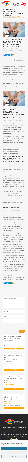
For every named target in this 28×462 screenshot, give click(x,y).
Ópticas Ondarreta (7, 16)
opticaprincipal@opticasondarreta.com (13, 405)
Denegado (14, 452)
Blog (14, 16)
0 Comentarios (18, 50)
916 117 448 (8, 363)
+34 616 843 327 (9, 384)
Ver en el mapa (14, 348)
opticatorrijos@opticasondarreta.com (13, 386)
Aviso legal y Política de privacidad (18, 459)
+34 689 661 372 (9, 344)
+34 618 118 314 (9, 403)
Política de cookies (6, 459)
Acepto (14, 448)
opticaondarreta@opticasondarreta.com (13, 345)
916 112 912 (8, 342)
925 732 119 (8, 401)
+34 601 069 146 (9, 365)
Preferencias (14, 456)
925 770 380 (8, 382)
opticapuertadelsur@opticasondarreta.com (14, 366)
